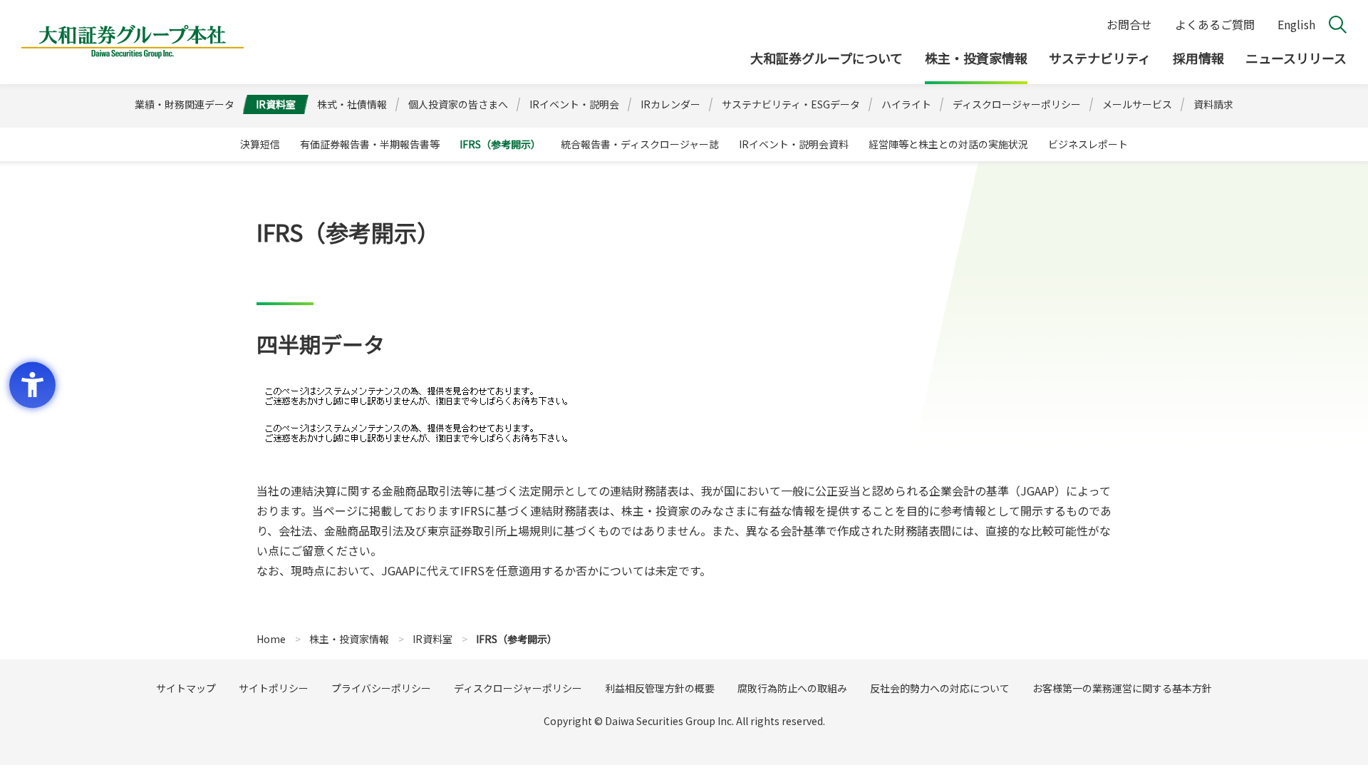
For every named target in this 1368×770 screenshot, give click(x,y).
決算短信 (260, 144)
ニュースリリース (1296, 57)
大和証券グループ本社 (132, 42)
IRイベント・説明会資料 (794, 144)
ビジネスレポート (1088, 144)
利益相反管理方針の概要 (660, 688)
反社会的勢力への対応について (940, 688)
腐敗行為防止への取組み (792, 688)
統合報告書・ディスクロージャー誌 (640, 144)
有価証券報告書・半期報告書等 (370, 144)
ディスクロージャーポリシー (518, 688)
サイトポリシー (274, 688)
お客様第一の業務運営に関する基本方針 (1122, 688)
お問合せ (1129, 24)
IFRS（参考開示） (500, 144)
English (1296, 24)
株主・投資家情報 (976, 57)
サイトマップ (186, 688)
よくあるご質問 (1215, 24)
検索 (1338, 25)
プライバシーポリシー (381, 688)
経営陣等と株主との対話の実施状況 (948, 144)
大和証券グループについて (826, 57)
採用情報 (1198, 57)
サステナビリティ (1100, 57)
